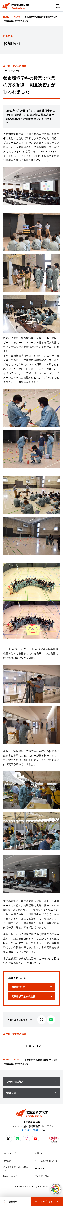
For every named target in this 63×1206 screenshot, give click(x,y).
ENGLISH (39, 1168)
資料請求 (7, 1160)
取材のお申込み (10, 1176)
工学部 (6, 65)
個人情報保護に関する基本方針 (15, 1168)
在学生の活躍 (19, 65)
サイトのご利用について (46, 1160)
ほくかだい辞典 (42, 1176)
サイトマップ (9, 1153)
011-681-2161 (30, 1130)
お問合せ (39, 1153)
